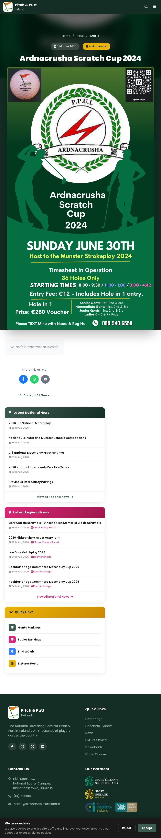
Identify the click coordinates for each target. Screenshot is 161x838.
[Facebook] (12, 746)
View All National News (53, 497)
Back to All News (36, 395)
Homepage (93, 719)
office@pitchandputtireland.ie (37, 804)
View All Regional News (53, 597)
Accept (147, 828)
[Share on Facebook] (23, 379)
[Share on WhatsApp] (34, 379)
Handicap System (98, 726)
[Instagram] (22, 746)
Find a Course (95, 754)
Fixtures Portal (96, 740)
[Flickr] (43, 746)
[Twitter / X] (33, 746)
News (80, 36)
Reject (126, 828)
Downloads (93, 747)
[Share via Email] (45, 379)
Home (66, 36)
